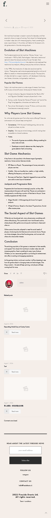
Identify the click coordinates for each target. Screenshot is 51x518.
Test (5, 366)
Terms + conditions (25, 501)
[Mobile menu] (48, 4)
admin (16, 27)
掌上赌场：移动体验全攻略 (13, 406)
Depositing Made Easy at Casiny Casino (17, 327)
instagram (25, 475)
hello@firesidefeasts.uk (25, 485)
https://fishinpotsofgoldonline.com (15, 62)
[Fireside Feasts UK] (5, 3)
